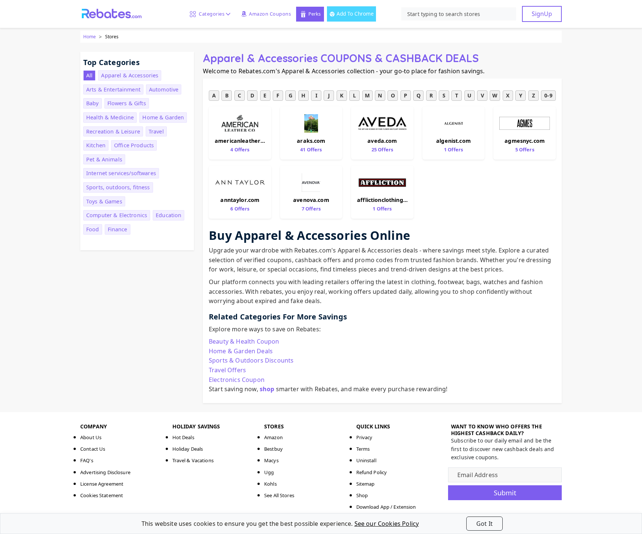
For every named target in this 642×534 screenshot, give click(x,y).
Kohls (270, 483)
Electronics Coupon (237, 380)
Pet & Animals (104, 159)
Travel (156, 131)
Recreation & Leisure (113, 131)
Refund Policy (371, 472)
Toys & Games (104, 201)
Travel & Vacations (193, 460)
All (89, 75)
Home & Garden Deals (241, 351)
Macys (271, 460)
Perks (314, 13)
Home (89, 36)
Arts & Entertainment (113, 89)
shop (267, 389)
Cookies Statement (101, 495)
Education (168, 215)
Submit (505, 492)
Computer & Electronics (116, 215)
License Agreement (101, 483)
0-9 (548, 95)
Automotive (163, 89)
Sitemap (365, 483)
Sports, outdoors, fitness (118, 187)
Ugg (269, 472)
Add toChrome (355, 13)
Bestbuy (273, 448)
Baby (92, 103)
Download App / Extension (386, 507)
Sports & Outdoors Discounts (251, 360)
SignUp (542, 14)
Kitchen (96, 145)
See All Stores (279, 495)
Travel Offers (227, 370)
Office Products (134, 145)
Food (92, 229)
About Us (90, 437)
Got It (484, 523)
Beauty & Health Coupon (244, 341)
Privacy (364, 437)
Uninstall (366, 460)
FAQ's (86, 460)
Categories (210, 13)
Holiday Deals (187, 448)
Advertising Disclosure (105, 472)
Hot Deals (183, 437)
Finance (117, 229)
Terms (363, 448)
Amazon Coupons (270, 13)
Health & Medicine (110, 117)
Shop (362, 495)
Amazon (273, 437)
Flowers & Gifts (126, 103)
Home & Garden (163, 117)
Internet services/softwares (121, 173)
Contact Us (92, 448)
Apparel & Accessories (129, 75)
